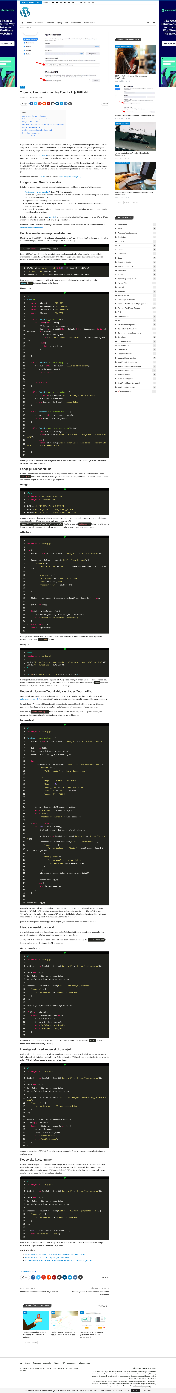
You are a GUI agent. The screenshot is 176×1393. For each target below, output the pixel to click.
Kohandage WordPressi (127, 279)
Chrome (29, 23)
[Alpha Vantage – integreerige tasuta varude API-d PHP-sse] (64, 1320)
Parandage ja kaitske (126, 300)
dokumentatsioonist (28, 699)
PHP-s (42, 176)
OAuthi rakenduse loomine (31, 227)
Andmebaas (76, 23)
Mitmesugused (89, 23)
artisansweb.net (27, 1271)
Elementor (39, 23)
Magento (121, 291)
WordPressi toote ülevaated (129, 383)
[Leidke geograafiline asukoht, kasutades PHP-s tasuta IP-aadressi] (36, 1320)
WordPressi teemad (125, 379)
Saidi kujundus (123, 316)
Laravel (121, 287)
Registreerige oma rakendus (37, 192)
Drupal (120, 250)
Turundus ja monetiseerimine (129, 333)
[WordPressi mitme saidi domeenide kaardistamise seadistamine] (135, 176)
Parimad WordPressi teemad (129, 308)
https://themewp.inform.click (114, 1372)
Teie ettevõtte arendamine (128, 329)
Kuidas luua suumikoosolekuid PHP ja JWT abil (39, 1291)
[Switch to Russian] (53, 2)
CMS (119, 245)
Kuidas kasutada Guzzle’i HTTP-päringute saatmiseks (47, 1257)
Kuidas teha (122, 283)
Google (120, 258)
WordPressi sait (124, 375)
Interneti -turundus (125, 266)
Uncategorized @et (125, 341)
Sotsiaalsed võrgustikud (127, 325)
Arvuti (120, 229)
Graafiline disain (124, 262)
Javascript (50, 23)
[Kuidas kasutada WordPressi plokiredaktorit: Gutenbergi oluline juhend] (135, 136)
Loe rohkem (146, 1390)
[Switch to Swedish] (89, 2)
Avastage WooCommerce (127, 233)
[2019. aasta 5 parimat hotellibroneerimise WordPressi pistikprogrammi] (135, 59)
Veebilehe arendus (125, 354)
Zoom (43, 155)
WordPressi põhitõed (122, 123)
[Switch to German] (69, 2)
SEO (119, 320)
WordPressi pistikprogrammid (129, 366)
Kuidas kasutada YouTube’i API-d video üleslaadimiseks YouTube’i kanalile (55, 1254)
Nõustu (136, 1390)
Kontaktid (46, 2)
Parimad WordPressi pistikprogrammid (124, 46)
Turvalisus (122, 337)
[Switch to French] (65, 2)
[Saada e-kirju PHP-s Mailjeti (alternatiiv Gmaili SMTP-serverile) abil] (93, 1320)
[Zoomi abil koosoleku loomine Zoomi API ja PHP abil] (135, 99)
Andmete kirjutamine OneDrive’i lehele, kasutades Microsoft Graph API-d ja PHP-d (59, 1260)
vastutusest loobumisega (141, 1386)
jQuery (59, 23)
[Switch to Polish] (77, 2)
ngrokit (51, 217)
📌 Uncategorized (124, 391)
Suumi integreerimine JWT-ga (70, 176)
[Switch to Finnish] (61, 2)
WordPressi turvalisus (126, 387)
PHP (66, 23)
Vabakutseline (123, 345)
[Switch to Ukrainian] (93, 2)
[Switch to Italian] (73, 2)
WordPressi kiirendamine (127, 362)
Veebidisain (122, 350)
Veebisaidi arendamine (127, 358)
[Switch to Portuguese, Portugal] (81, 2)
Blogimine (122, 237)
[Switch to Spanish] (85, 2)
